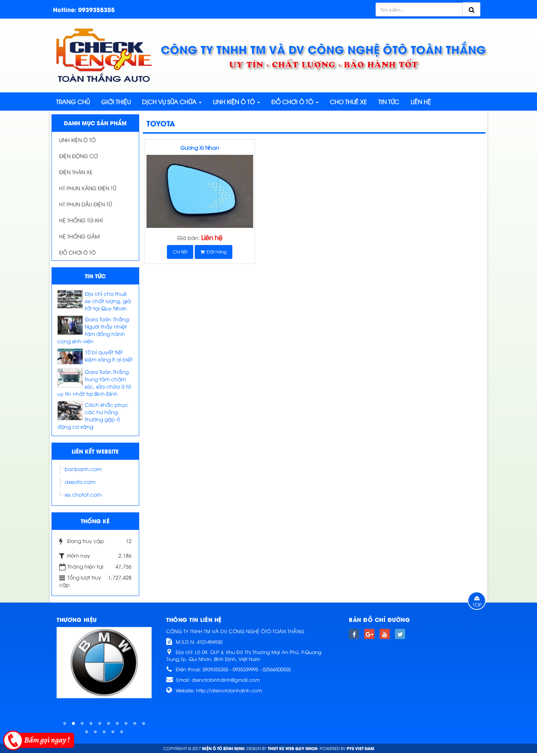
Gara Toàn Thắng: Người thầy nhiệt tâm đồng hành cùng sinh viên (93, 330)
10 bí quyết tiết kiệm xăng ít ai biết (109, 355)
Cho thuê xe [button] (348, 102)
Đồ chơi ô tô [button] (293, 102)
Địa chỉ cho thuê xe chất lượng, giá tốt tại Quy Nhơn (108, 300)
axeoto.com (80, 481)
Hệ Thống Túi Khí (81, 220)
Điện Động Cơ (78, 155)
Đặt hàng (215, 251)
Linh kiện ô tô (77, 139)
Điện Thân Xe (76, 171)
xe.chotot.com (83, 494)
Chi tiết (180, 251)
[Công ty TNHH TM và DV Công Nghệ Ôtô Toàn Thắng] (104, 54)
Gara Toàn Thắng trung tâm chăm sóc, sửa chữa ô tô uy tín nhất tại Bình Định (94, 382)
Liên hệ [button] (421, 102)
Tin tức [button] (388, 102)
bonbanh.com (83, 468)
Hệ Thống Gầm (79, 236)
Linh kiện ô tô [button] (234, 102)
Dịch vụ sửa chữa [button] (170, 102)
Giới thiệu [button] (116, 102)
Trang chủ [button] (73, 102)
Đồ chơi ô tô (77, 252)
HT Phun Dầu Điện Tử (85, 203)
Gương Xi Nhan (199, 147)
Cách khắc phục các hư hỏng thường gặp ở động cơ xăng (92, 415)
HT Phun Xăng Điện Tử (87, 187)
